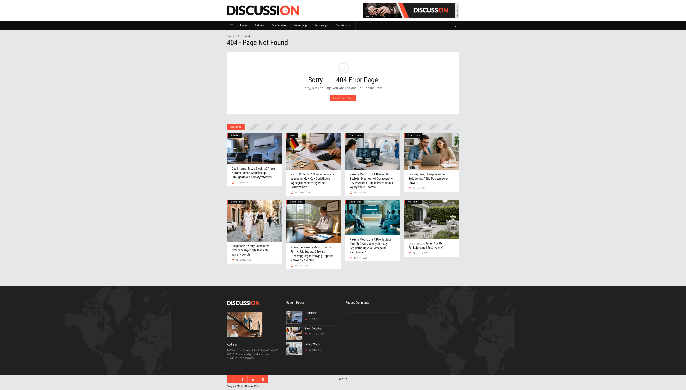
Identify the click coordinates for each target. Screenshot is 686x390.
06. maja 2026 (418, 188)
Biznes (292, 135)
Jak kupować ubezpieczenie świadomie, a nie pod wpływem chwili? (429, 178)
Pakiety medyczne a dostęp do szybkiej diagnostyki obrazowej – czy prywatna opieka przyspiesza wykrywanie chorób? (371, 180)
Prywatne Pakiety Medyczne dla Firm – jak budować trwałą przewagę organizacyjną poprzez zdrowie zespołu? (312, 253)
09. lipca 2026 (241, 182)
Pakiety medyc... (313, 344)
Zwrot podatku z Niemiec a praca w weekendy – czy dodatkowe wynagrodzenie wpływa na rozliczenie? (312, 180)
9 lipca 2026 (314, 319)
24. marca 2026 (360, 258)
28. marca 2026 (301, 265)
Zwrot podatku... (313, 328)
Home (231, 36)
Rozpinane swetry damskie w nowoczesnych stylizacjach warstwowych (251, 250)
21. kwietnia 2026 (243, 260)
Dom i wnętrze (413, 202)
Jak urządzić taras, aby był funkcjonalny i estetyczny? (426, 245)
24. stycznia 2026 (420, 253)
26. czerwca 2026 (302, 192)
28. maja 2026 (359, 192)
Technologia (235, 135)
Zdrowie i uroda (355, 135)
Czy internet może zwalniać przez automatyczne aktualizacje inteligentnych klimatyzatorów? (253, 173)
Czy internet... (312, 313)
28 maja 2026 (314, 350)
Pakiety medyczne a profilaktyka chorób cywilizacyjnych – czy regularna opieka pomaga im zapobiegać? (370, 246)
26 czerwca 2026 (316, 334)
